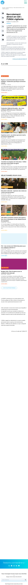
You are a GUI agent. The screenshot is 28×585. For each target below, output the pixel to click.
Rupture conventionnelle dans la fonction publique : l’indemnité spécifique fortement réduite (13, 81)
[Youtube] (19, 565)
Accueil (3, 7)
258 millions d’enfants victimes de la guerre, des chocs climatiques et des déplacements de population (13, 219)
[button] (3, 13)
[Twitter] (9, 565)
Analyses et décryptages (7, 104)
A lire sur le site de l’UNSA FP (20, 59)
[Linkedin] (16, 565)
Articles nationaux (9, 7)
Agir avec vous (5, 76)
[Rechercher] (25, 579)
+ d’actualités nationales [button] (9, 287)
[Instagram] (14, 565)
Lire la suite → (4, 92)
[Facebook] (11, 565)
